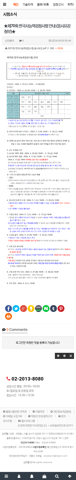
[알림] (31, 476)
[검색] (57, 476)
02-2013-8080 (28, 379)
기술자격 (27, 4)
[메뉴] (6, 476)
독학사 (71, 4)
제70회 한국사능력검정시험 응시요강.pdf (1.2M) (35, 48)
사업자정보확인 (39, 447)
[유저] (19, 476)
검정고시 (58, 4)
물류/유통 (43, 4)
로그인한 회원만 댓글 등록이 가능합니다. (38, 342)
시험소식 (10, 14)
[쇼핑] (44, 476)
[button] (58, 356)
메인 (15, 4)
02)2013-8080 (28, 442)
